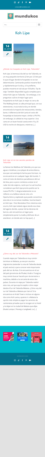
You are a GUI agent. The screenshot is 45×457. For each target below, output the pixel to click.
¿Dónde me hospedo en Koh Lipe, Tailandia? (21, 69)
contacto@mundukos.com (22, 7)
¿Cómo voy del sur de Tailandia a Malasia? (20, 254)
